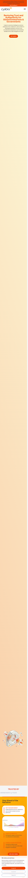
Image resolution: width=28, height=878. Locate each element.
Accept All (13, 868)
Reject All (13, 875)
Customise (13, 871)
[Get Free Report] (13, 3)
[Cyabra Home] (6, 9)
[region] (13, 867)
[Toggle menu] (25, 9)
